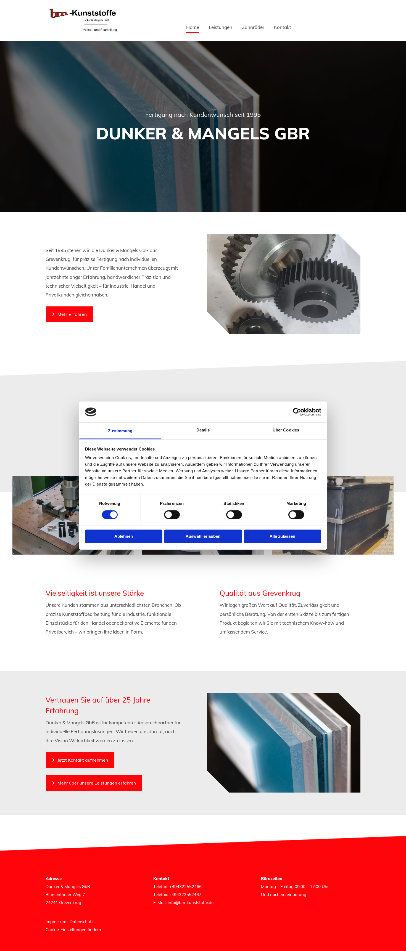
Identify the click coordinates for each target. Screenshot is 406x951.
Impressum (56, 921)
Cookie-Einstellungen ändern (73, 929)
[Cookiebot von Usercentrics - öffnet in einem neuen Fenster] (297, 412)
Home (192, 27)
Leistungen (220, 27)
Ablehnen (123, 536)
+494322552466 (185, 886)
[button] (69, 314)
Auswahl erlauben (203, 536)
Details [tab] (203, 430)
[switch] (172, 514)
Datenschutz (82, 921)
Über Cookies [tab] (286, 430)
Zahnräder (253, 27)
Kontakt (282, 27)
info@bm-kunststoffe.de (190, 902)
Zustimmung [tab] (120, 431)
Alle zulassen (282, 536)
